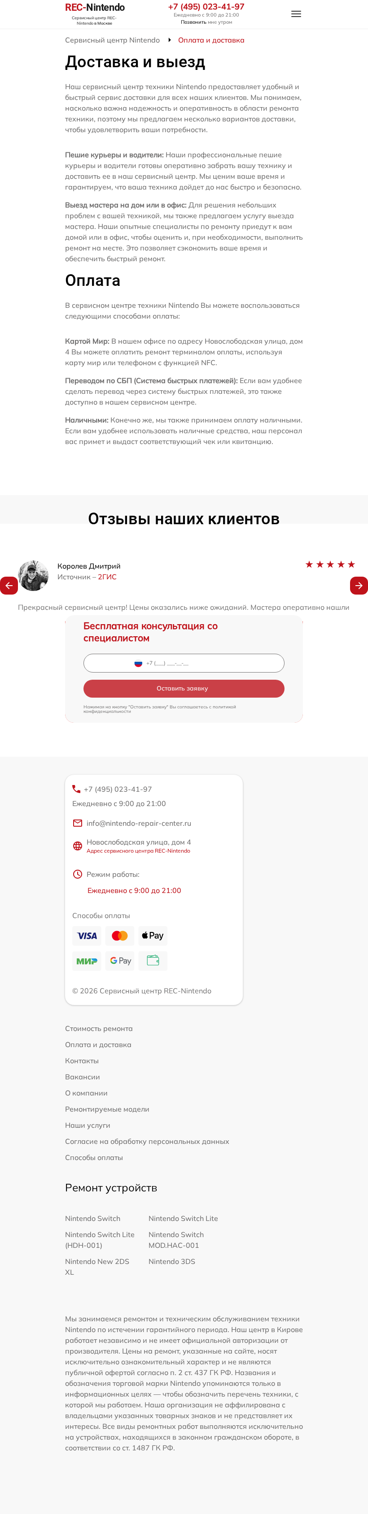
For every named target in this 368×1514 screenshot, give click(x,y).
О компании (86, 1092)
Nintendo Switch (92, 1218)
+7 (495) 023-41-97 (206, 7)
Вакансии (82, 1076)
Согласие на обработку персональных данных (147, 1141)
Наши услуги (87, 1125)
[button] (9, 586)
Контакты (82, 1060)
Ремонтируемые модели (107, 1108)
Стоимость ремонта (99, 1028)
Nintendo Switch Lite (183, 1218)
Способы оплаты (94, 1157)
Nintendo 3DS (172, 1261)
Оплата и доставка (98, 1044)
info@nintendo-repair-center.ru (139, 823)
